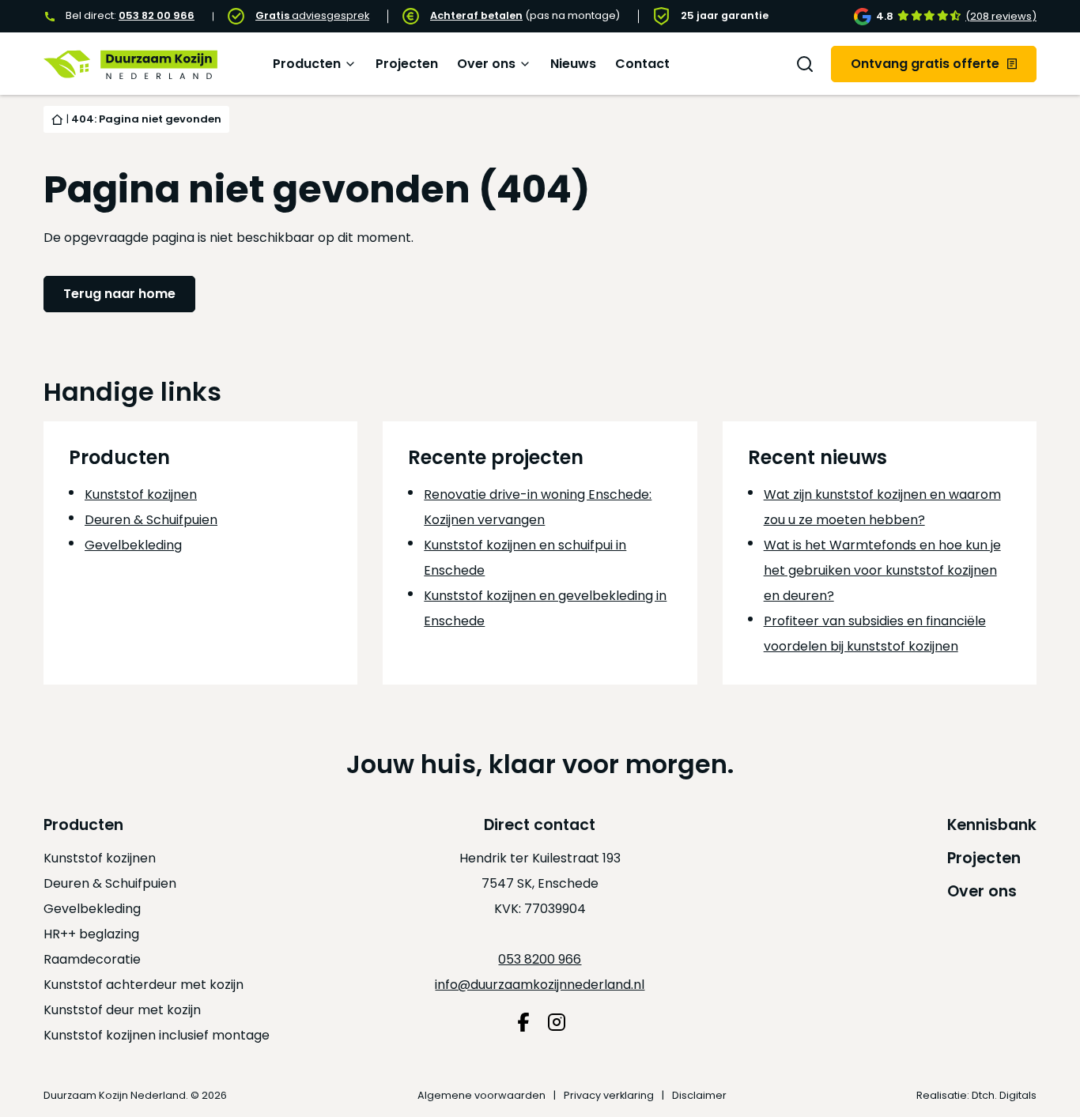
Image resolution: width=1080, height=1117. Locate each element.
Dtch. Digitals (1004, 1095)
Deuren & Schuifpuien (151, 520)
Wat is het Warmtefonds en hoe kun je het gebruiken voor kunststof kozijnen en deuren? (882, 570)
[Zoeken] (805, 64)
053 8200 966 (539, 959)
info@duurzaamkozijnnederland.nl (539, 984)
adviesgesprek (312, 15)
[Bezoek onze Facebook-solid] (523, 1022)
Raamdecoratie (92, 959)
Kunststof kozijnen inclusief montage (156, 1035)
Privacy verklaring (609, 1095)
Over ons (486, 64)
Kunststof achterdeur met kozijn (143, 984)
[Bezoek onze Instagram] (556, 1022)
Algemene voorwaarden (481, 1095)
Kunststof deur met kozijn (122, 1010)
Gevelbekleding (133, 545)
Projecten (407, 64)
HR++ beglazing (91, 934)
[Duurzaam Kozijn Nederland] (130, 63)
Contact (642, 64)
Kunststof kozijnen (141, 494)
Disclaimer (699, 1095)
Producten (307, 64)
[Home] (57, 118)
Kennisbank (992, 825)
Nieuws (573, 64)
